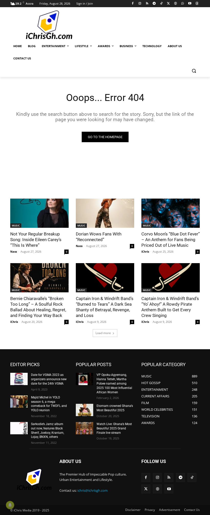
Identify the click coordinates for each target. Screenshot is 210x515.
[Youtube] (190, 4)
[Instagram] (140, 4)
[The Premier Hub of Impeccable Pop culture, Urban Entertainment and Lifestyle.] (45, 25)
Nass (13, 251)
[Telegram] (154, 4)
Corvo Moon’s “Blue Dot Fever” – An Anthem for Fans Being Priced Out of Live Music (170, 239)
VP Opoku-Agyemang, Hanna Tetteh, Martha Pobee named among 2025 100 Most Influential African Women (114, 383)
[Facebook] (133, 4)
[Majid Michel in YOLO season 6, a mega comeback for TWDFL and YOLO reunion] (19, 401)
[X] (168, 4)
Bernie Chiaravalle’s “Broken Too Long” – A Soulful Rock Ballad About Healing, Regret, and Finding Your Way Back (38, 307)
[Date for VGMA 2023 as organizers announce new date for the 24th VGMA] (19, 379)
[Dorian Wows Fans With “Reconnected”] (105, 213)
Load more (103, 333)
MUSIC (16, 225)
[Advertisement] (140, 24)
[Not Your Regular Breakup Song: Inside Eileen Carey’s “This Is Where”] (39, 213)
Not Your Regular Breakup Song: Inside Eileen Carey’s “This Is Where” (35, 239)
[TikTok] (161, 4)
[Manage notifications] (10, 505)
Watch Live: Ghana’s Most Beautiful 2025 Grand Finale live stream (114, 428)
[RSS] (147, 4)
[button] (194, 71)
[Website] (175, 4)
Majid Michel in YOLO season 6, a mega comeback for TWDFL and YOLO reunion (49, 404)
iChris (145, 251)
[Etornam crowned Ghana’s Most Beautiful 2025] (84, 410)
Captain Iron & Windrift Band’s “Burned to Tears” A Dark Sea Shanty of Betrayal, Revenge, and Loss (104, 307)
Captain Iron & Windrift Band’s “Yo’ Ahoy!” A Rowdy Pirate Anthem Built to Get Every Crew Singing (170, 307)
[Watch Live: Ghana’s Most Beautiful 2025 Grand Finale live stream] (84, 428)
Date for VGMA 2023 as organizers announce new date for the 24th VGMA (49, 379)
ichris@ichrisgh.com (92, 490)
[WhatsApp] (183, 4)
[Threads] (197, 4)
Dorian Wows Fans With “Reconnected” (98, 236)
